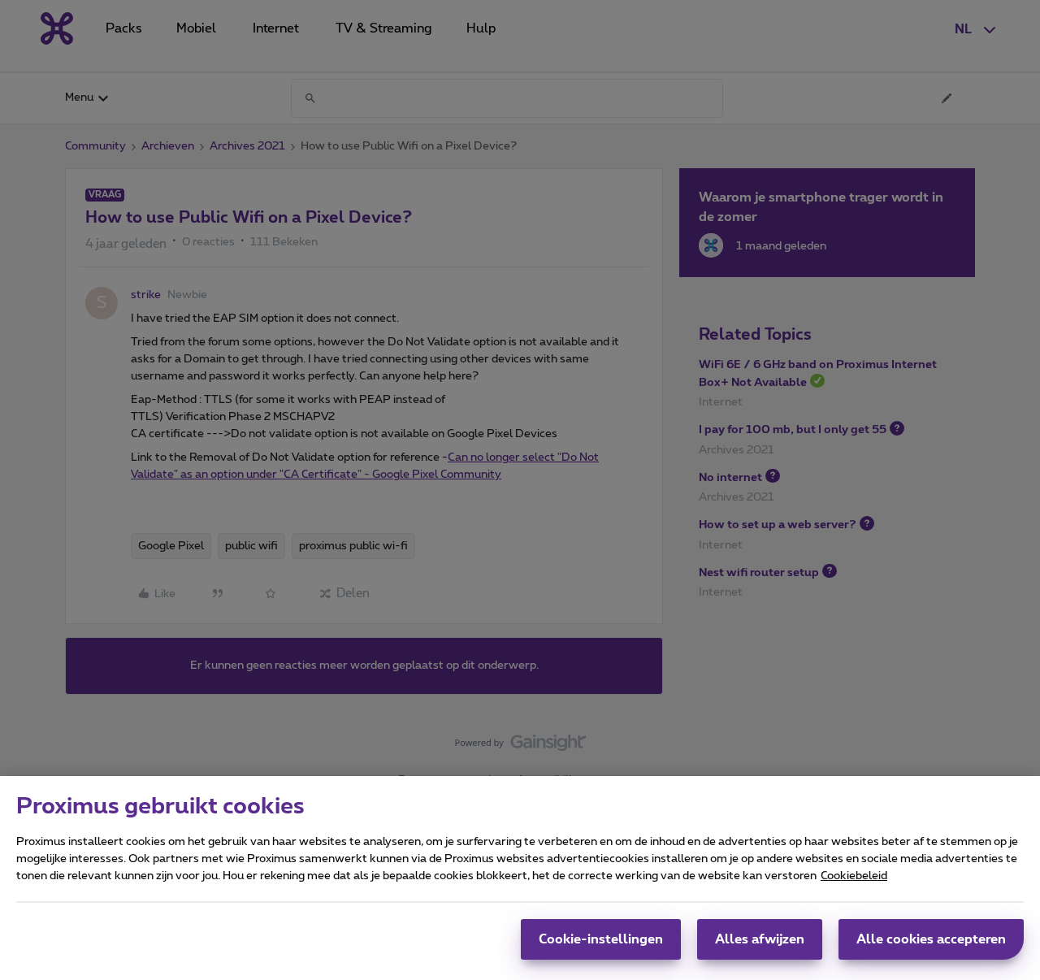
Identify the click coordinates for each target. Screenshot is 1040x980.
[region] (520, 878)
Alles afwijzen (759, 939)
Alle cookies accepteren (931, 939)
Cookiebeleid (854, 876)
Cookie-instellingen (601, 939)
